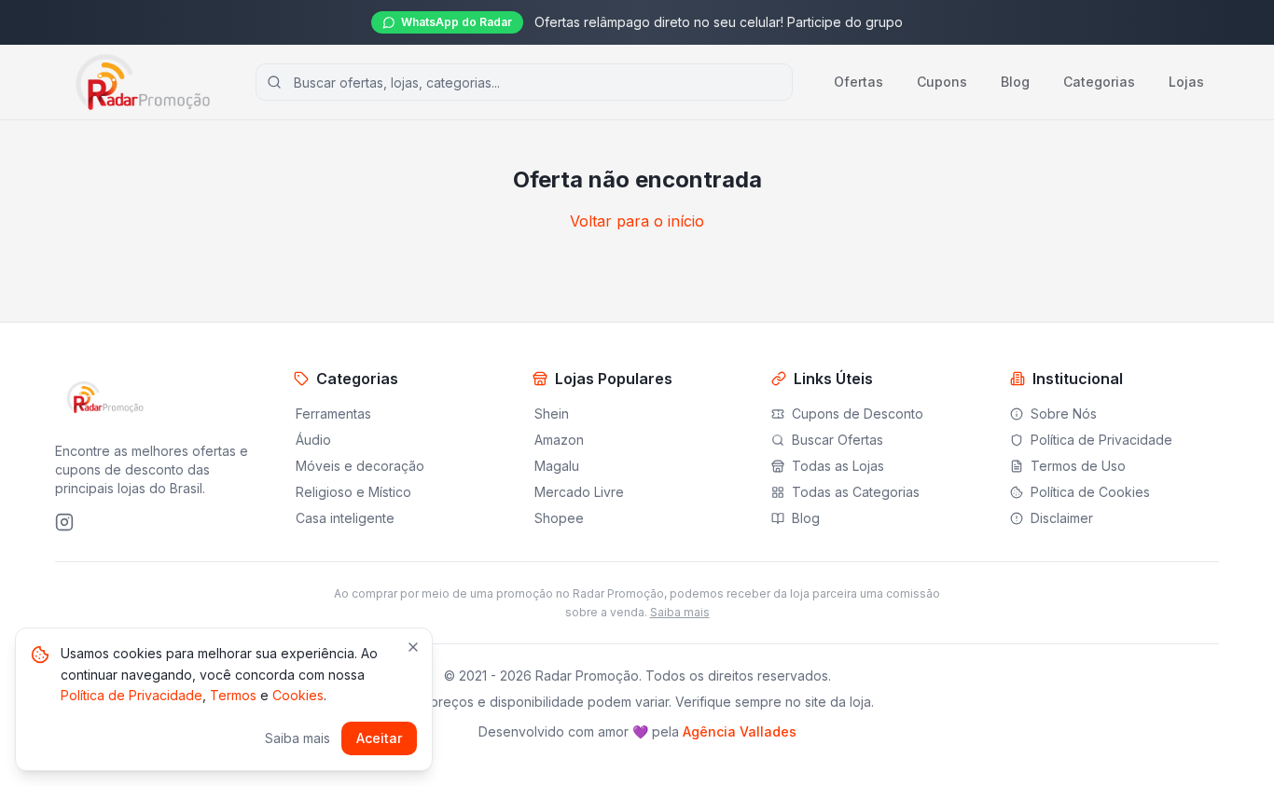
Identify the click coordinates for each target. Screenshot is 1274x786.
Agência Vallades (739, 731)
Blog (1015, 82)
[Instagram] (64, 522)
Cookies (298, 695)
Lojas (1186, 82)
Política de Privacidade (131, 695)
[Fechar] (413, 647)
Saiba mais (680, 612)
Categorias (1099, 82)
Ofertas (858, 82)
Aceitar (379, 738)
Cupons (942, 82)
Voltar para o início (637, 221)
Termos (233, 695)
